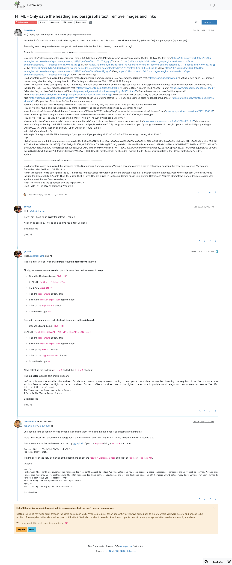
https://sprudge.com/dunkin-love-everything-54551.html (103, 91)
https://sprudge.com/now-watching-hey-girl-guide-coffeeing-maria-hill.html (69, 94)
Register (22, 529)
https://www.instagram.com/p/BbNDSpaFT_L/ (167, 121)
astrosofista (30, 421)
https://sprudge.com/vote (162, 78)
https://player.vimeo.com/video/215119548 (188, 111)
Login (31, 529)
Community (34, 5)
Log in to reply (209, 22)
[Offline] (19, 32)
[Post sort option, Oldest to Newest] (196, 22)
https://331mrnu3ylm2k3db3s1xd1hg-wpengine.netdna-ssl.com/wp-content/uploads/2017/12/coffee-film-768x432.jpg (92, 68)
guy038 (27, 207)
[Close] (214, 508)
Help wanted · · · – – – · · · (27, 22)
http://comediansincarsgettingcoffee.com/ (52, 97)
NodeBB (113, 551)
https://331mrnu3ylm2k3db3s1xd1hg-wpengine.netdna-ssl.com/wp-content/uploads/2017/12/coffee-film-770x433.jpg (150, 64)
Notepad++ (126, 546)
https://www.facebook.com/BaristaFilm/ (191, 87)
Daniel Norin (30, 30)
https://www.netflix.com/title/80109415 (97, 87)
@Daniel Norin (46, 421)
